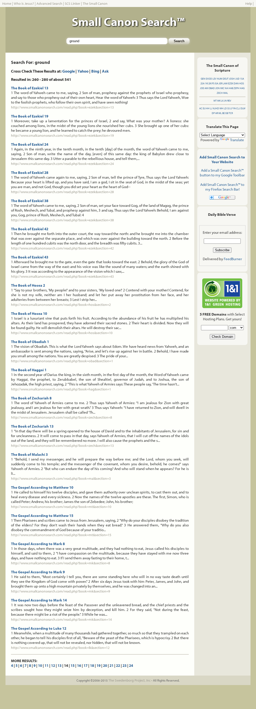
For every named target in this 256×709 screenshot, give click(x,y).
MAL (225, 93)
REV (229, 100)
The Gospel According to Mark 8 (38, 543)
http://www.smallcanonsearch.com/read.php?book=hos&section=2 (61, 304)
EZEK (230, 83)
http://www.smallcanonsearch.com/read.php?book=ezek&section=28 (62, 192)
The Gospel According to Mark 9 (38, 572)
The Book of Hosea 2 (28, 285)
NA (226, 88)
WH (221, 108)
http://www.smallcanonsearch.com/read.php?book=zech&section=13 (62, 445)
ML (220, 113)
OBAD (211, 88)
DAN (236, 83)
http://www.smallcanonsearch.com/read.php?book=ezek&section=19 (62, 135)
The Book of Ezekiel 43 (29, 257)
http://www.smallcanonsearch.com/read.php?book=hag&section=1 (61, 389)
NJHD (216, 108)
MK (218, 100)
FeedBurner (233, 258)
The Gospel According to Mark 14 (39, 600)
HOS (241, 83)
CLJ (238, 108)
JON (217, 88)
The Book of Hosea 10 (29, 313)
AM (206, 88)
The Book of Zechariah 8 (31, 398)
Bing (95, 71)
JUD (237, 78)
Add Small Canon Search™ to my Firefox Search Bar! (222, 187)
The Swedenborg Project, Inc (129, 680)
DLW (242, 108)
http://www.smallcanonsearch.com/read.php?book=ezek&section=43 (62, 276)
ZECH (220, 93)
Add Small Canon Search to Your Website (222, 159)
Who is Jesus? (24, 3)
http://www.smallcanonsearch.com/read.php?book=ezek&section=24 (62, 163)
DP (213, 113)
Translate (237, 139)
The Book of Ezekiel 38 (29, 200)
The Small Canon (95, 3)
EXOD (209, 78)
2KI (210, 83)
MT (215, 100)
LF (231, 108)
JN (225, 100)
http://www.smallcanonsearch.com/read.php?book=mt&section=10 (61, 506)
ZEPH (236, 88)
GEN (203, 78)
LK (222, 100)
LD (225, 108)
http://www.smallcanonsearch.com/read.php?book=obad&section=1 (62, 361)
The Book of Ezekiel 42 (29, 229)
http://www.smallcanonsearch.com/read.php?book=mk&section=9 (60, 591)
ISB (226, 113)
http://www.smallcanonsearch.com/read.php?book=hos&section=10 (61, 333)
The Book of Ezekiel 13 (29, 88)
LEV (214, 78)
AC (200, 108)
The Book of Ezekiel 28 (29, 172)
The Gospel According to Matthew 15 (42, 515)
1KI (206, 83)
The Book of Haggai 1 (28, 369)
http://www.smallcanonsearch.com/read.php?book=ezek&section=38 (62, 220)
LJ (211, 108)
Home (6, 3)
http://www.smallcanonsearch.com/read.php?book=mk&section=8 (60, 563)
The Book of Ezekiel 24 (29, 144)
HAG (242, 88)
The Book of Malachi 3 (29, 454)
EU (204, 108)
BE (223, 113)
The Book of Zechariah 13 (32, 426)
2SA (202, 83)
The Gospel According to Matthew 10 (42, 487)
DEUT (225, 78)
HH (208, 108)
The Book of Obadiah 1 (30, 341)
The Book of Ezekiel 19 (29, 116)
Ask (105, 71)
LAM (225, 83)
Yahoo (83, 71)
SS (228, 108)
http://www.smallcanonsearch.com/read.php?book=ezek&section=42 (62, 248)
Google (68, 71)
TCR (231, 113)
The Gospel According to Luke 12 (38, 628)
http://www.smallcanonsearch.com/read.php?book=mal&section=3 (61, 478)
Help (248, 3)
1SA (242, 78)
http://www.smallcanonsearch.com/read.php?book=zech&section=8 (61, 417)
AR (216, 113)
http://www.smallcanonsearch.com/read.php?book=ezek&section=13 (62, 107)
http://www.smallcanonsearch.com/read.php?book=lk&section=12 (60, 647)
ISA (216, 83)
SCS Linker (72, 3)
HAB (230, 88)
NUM (219, 78)
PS (213, 83)
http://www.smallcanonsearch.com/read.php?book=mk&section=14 (61, 619)
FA (234, 108)
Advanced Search (49, 3)
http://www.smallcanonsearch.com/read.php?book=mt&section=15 (61, 535)
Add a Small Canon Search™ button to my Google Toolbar (222, 172)
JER (220, 83)
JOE (202, 88)
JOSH (232, 78)
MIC (222, 88)
